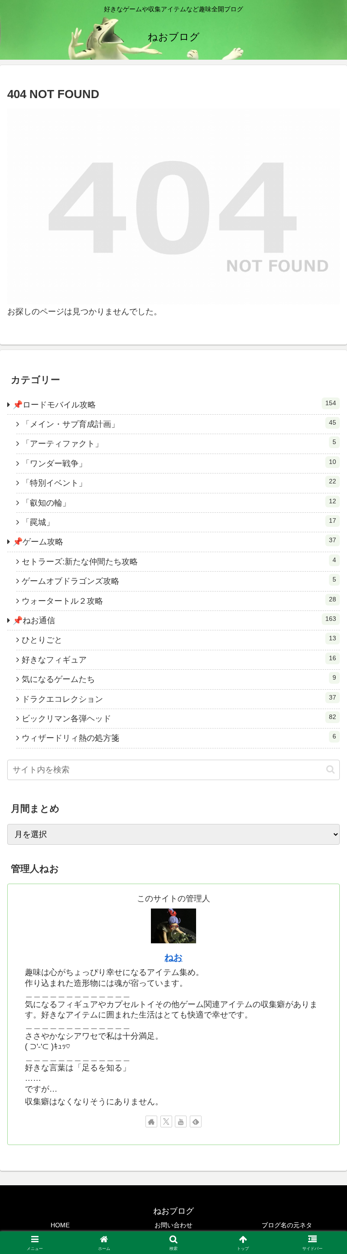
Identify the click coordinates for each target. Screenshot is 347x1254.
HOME (60, 1225)
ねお (173, 957)
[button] (330, 769)
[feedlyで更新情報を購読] (196, 1121)
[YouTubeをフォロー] (181, 1121)
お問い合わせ (173, 1225)
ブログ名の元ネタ (287, 1225)
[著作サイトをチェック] (151, 1121)
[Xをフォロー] (166, 1121)
